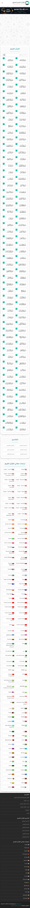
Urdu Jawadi (9, 661)
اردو (24, 651)
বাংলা (11, 702)
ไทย (24, 721)
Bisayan (10, 735)
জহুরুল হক (23, 708)
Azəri (23, 643)
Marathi (23, 753)
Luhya (23, 778)
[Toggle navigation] (2, 3)
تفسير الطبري (23, 454)
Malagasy (9, 778)
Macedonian (22, 639)
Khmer (10, 748)
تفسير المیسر (26, 824)
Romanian (25, 898)
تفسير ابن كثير (10, 449)
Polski (10, 624)
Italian (26, 870)
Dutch (26, 892)
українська (9, 635)
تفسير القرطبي (10, 454)
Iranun (23, 740)
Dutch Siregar (21, 547)
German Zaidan (21, 538)
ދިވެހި (24, 731)
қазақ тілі (22, 748)
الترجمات (27, 810)
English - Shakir (21, 514)
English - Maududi (21, 497)
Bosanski (10, 584)
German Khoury (8, 532)
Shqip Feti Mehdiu (8, 579)
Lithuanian (9, 639)
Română (10, 569)
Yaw (11, 783)
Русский (10, 547)
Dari (24, 744)
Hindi (23, 680)
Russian (26, 857)
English (23, 469)
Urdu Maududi (8, 651)
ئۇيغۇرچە (10, 721)
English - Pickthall (21, 503)
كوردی (23, 712)
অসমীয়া (23, 735)
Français (23, 519)
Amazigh (23, 787)
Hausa (10, 753)
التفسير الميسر (10, 445)
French (26, 863)
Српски (23, 635)
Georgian (10, 630)
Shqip (23, 579)
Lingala (23, 774)
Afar (23, 761)
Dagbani (23, 770)
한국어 (10, 670)
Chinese (26, 848)
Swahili (10, 757)
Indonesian (22, 696)
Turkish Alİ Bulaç (21, 602)
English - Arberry (21, 485)
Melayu (10, 692)
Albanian (26, 885)
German (26, 866)
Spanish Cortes (21, 524)
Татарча (10, 717)
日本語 (23, 670)
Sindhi (10, 731)
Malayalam (25, 895)
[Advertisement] (15, 29)
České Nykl (9, 594)
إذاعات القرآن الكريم (24, 804)
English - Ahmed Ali (20, 479)
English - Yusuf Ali (8, 469)
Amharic (10, 787)
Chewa (10, 765)
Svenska (10, 575)
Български (9, 589)
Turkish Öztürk (21, 619)
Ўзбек (23, 725)
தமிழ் (23, 692)
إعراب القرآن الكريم (24, 807)
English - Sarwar (8, 508)
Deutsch (10, 528)
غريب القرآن (26, 800)
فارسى (10, 708)
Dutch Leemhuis (8, 543)
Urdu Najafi (9, 665)
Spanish (26, 851)
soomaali (22, 757)
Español (10, 519)
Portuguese (25, 854)
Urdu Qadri (22, 661)
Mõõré (23, 783)
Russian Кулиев (8, 557)
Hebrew (10, 744)
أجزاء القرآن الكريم (18, 797)
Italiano (10, 538)
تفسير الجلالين (23, 449)
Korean (26, 876)
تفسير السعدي (23, 445)
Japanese (26, 860)
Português (22, 528)
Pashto (10, 712)
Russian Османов (20, 563)
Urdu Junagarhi (21, 665)
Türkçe (10, 598)
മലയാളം (22, 686)
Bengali (26, 882)
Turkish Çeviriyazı (8, 602)
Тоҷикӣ (23, 717)
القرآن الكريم (26, 797)
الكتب (27, 813)
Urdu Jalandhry (8, 655)
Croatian (23, 630)
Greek (23, 575)
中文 (23, 674)
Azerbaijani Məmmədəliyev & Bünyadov (10, 645)
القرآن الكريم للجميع (16, 905)
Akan (23, 765)
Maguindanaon (8, 740)
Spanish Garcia (8, 524)
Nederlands (22, 543)
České (23, 594)
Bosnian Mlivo (21, 589)
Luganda (10, 774)
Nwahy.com (18, 904)
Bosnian (26, 889)
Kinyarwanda (9, 770)
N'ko (11, 761)
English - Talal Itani (7, 491)
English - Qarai (8, 503)
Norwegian (22, 598)
